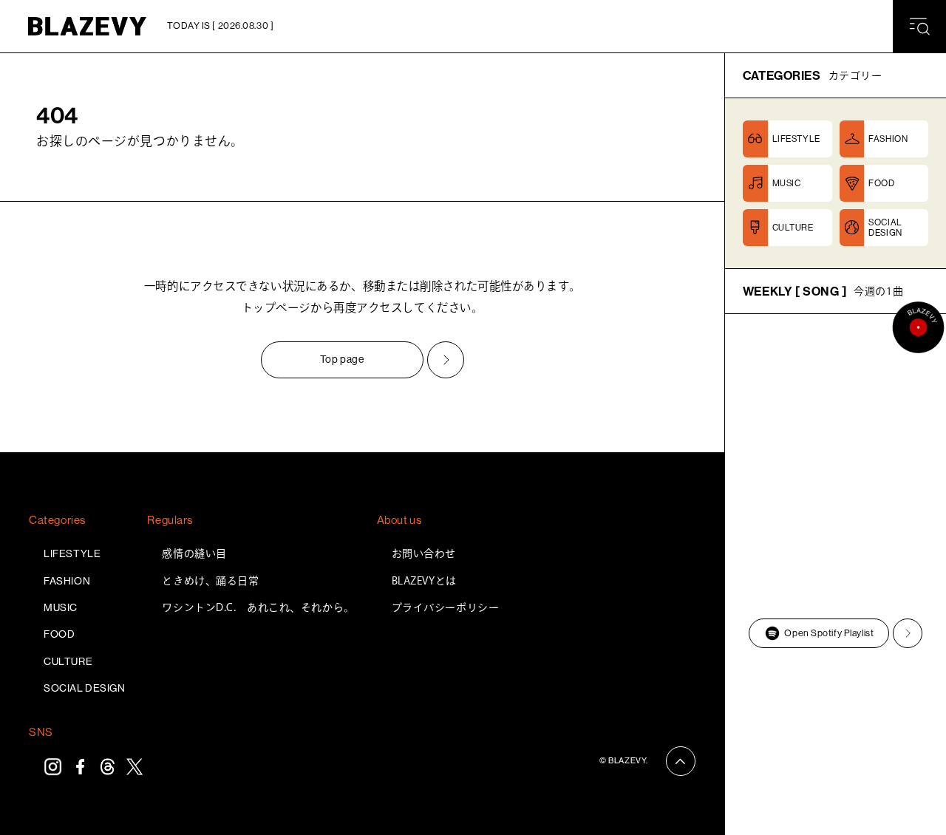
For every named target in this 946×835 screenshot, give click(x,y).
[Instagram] (53, 766)
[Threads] (107, 766)
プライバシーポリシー (446, 607)
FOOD (59, 634)
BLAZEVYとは (424, 581)
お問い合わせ (424, 553)
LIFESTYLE (72, 553)
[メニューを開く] (919, 26)
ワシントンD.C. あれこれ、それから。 (258, 607)
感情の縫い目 (194, 553)
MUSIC (61, 607)
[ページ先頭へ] (680, 761)
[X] (135, 766)
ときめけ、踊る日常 (210, 581)
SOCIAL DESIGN (84, 688)
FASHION (67, 581)
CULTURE (68, 661)
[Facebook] (80, 766)
